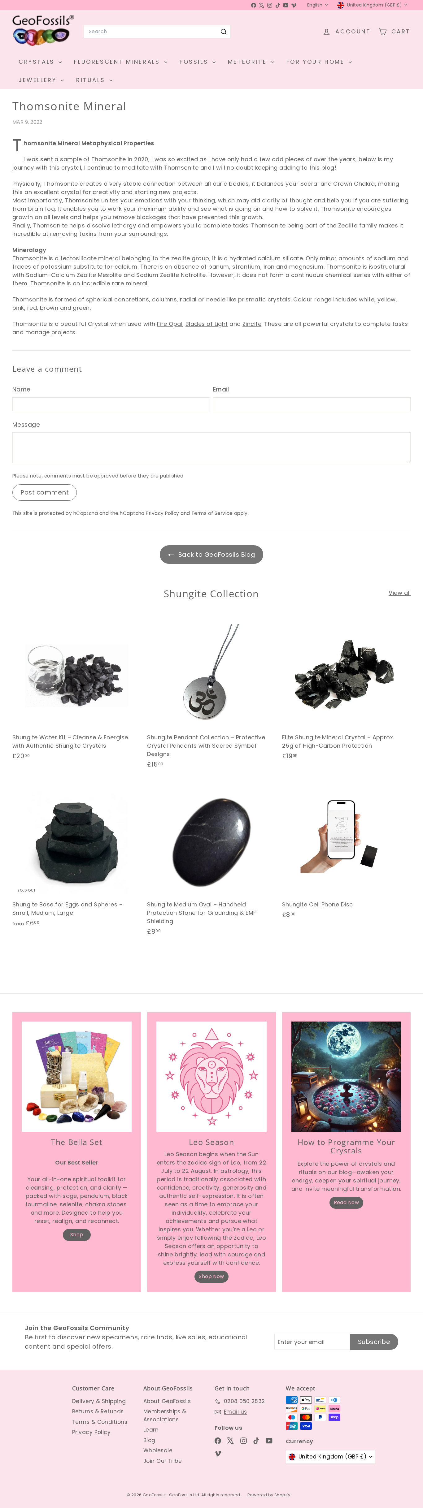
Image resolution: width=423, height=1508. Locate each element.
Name (21, 389)
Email (221, 389)
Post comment (44, 492)
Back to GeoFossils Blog (216, 554)
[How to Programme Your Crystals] (346, 1076)
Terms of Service (212, 513)
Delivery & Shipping (99, 1401)
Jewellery (39, 80)
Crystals (38, 62)
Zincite (251, 324)
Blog (149, 1440)
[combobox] (157, 31)
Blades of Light (206, 324)
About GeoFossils (167, 1401)
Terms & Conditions (99, 1422)
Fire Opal (169, 324)
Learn (151, 1429)
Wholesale (157, 1450)
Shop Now (211, 1276)
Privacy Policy (162, 513)
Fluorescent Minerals (118, 62)
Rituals (92, 80)
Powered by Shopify (268, 1495)
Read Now (346, 1202)
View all (400, 593)
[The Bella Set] (77, 1076)
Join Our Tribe (162, 1461)
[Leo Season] (211, 1076)
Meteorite (248, 62)
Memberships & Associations (164, 1415)
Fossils (195, 62)
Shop (76, 1234)
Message (26, 425)
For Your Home (316, 62)
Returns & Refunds (98, 1411)
